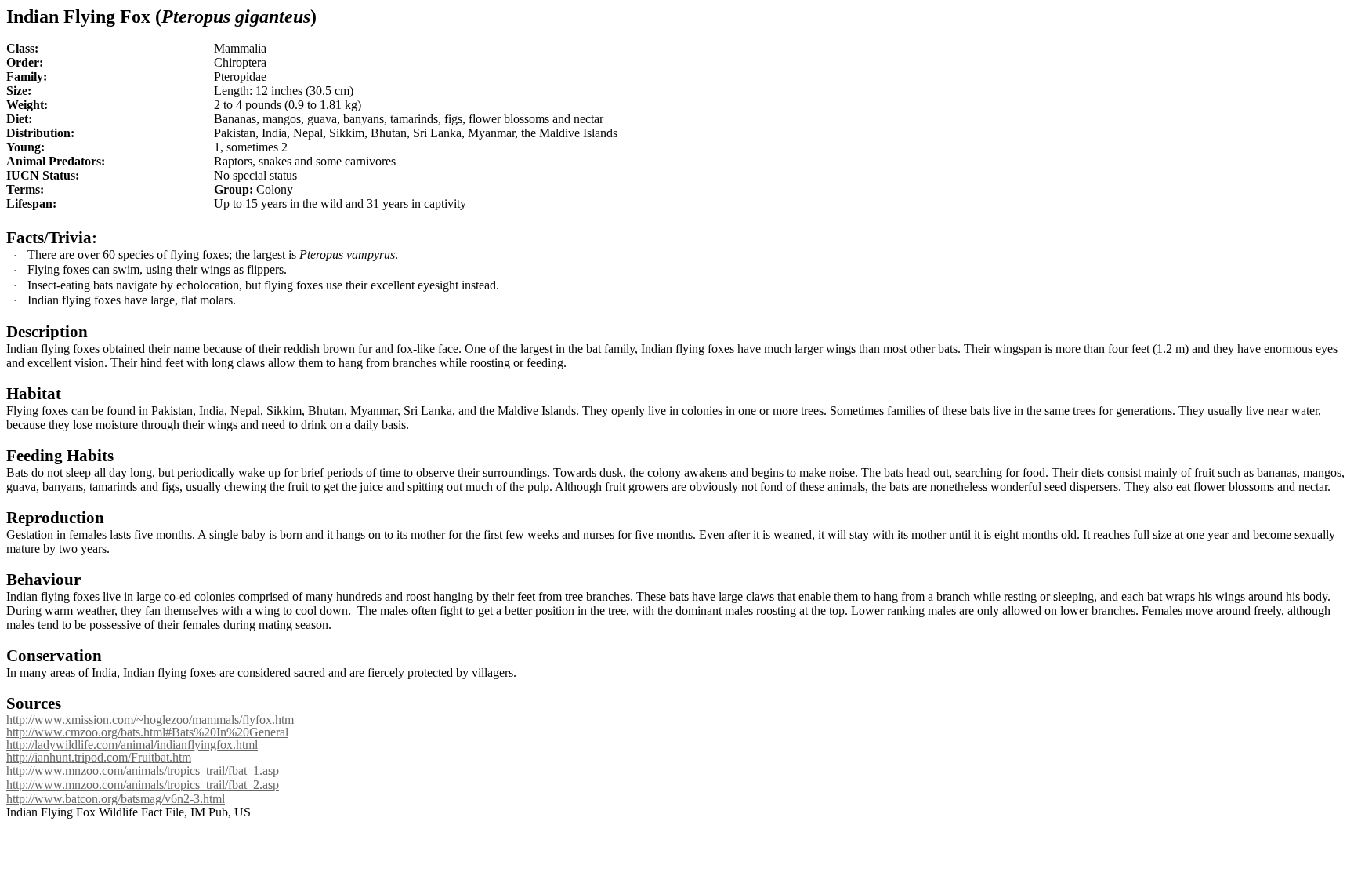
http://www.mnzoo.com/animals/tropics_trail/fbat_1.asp (142, 770)
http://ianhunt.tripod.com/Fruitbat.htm (98, 757)
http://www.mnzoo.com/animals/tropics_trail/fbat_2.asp (142, 784)
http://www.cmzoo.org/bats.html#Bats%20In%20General (147, 732)
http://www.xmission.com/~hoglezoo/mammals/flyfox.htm (150, 719)
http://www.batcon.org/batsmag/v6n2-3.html (115, 798)
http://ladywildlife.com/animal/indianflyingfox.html (132, 744)
